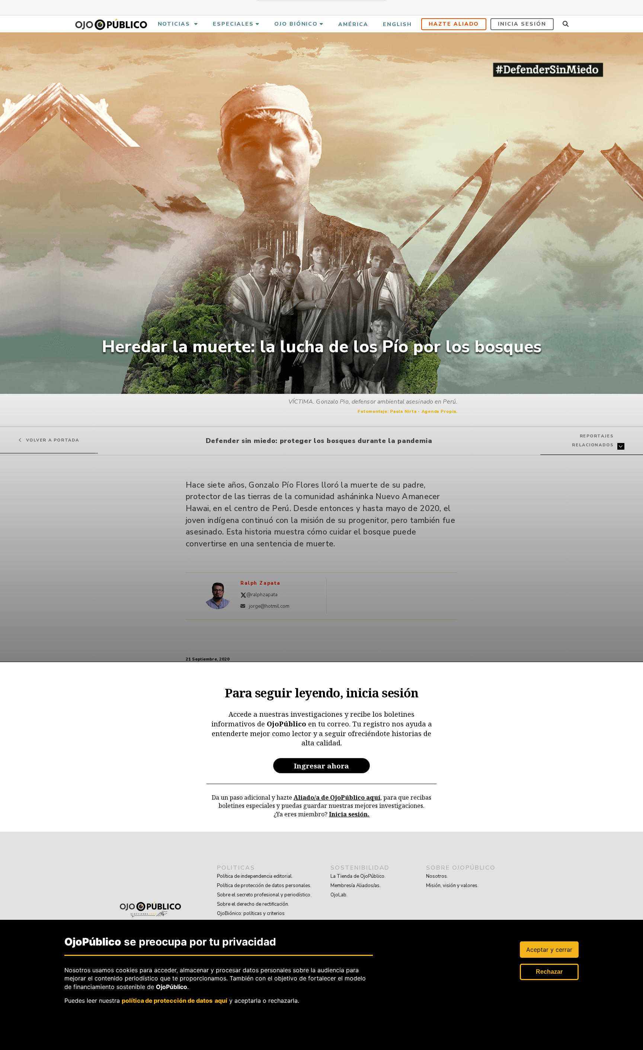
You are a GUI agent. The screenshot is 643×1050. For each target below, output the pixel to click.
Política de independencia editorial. (255, 876)
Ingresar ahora (321, 765)
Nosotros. (437, 876)
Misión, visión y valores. (452, 885)
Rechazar (549, 972)
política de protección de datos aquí (174, 1000)
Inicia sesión (522, 24)
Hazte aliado (454, 24)
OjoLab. (339, 895)
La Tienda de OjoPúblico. (358, 876)
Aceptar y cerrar (549, 949)
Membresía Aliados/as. (355, 885)
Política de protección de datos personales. (264, 885)
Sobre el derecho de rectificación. (253, 904)
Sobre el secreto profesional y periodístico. (264, 895)
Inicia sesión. (349, 814)
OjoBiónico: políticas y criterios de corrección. (251, 918)
